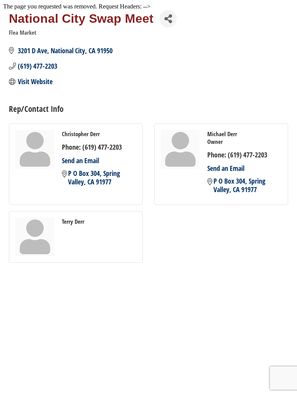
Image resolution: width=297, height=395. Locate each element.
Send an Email (80, 160)
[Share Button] (168, 18)
